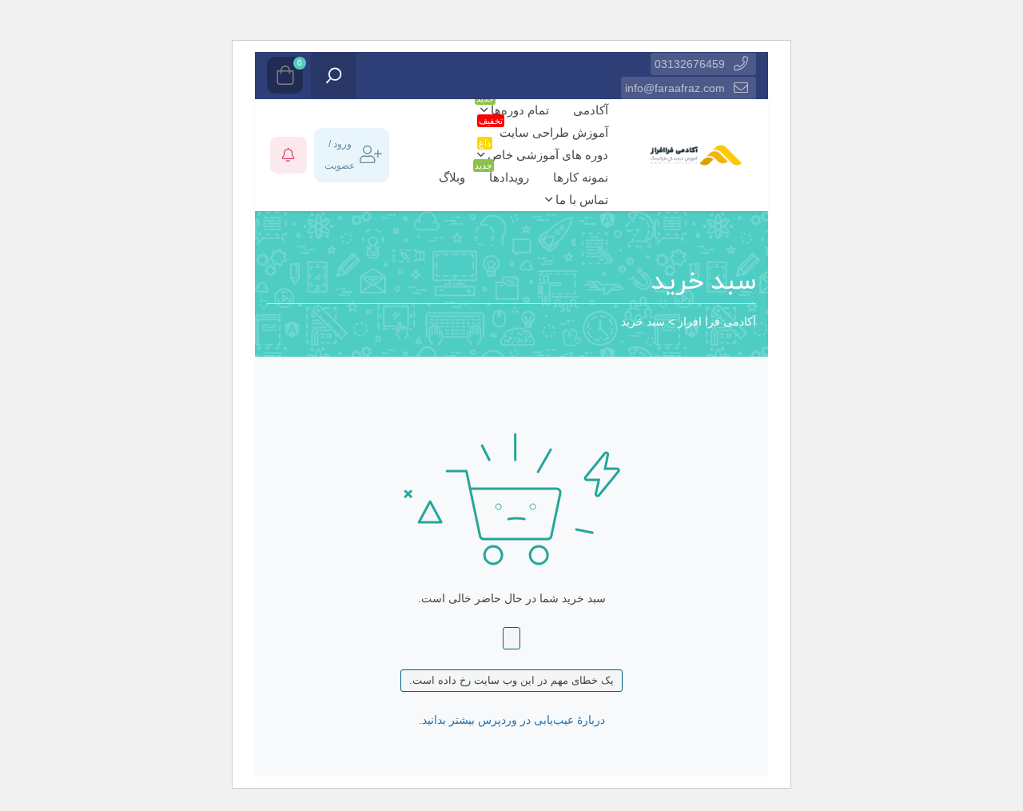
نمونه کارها (580, 177)
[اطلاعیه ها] (288, 155)
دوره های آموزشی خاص (543, 153)
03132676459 (690, 64)
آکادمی (590, 110)
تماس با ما (580, 199)
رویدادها (505, 175)
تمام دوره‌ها (512, 108)
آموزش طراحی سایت (550, 130)
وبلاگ (452, 177)
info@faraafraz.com (675, 88)
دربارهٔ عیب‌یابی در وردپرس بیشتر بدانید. (512, 719)
